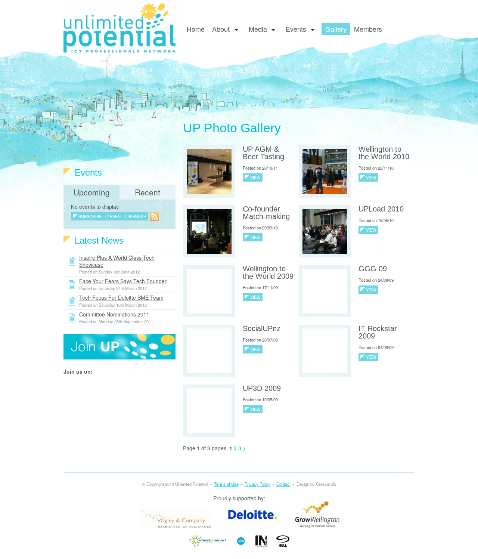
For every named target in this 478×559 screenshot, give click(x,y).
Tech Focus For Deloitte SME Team (121, 297)
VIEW (255, 177)
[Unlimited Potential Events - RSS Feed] (154, 216)
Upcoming (92, 192)
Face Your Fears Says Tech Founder (123, 281)
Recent (147, 192)
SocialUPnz (261, 328)
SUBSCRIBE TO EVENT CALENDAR (112, 216)
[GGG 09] (324, 290)
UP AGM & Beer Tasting (263, 153)
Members (368, 29)
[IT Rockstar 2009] (324, 350)
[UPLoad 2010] (324, 230)
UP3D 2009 (262, 388)
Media (256, 29)
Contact (283, 484)
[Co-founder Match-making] (209, 230)
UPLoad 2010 (381, 209)
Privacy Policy (257, 484)
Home (196, 29)
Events (294, 29)
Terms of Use (226, 484)
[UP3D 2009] (209, 410)
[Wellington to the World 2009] (209, 290)
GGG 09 (372, 269)
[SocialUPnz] (209, 350)
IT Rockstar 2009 (377, 332)
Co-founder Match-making (266, 212)
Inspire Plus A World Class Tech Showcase (117, 261)
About (219, 29)
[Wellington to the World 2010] (324, 171)
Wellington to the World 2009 (268, 272)
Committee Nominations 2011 (114, 314)
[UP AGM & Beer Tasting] (209, 171)
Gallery (336, 29)
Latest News (99, 240)
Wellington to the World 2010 (383, 153)
